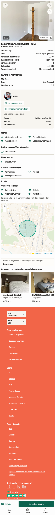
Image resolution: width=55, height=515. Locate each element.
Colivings (12, 347)
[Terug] (5, 8)
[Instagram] (14, 487)
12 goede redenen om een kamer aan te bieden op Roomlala (27, 473)
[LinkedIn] (24, 487)
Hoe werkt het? (14, 447)
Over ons (12, 441)
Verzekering (13, 453)
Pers (10, 385)
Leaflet (36, 253)
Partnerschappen (15, 391)
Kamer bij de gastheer (16, 335)
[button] (5, 206)
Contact (11, 435)
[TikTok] (19, 487)
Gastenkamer (13, 353)
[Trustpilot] (16, 499)
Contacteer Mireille (36, 504)
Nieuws (11, 415)
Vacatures (12, 379)
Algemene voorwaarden (17, 403)
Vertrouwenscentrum (16, 459)
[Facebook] (9, 487)
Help (10, 429)
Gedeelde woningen (16, 341)
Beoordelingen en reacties (18, 466)
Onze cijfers (13, 409)
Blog (10, 372)
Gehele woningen (15, 359)
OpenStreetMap (47, 253)
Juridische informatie (16, 397)
